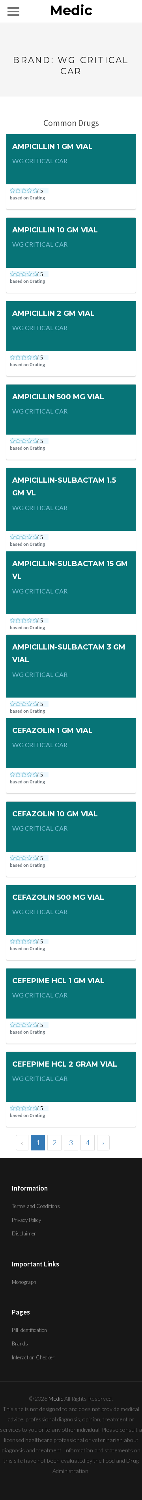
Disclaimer (24, 1233)
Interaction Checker (33, 1357)
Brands (20, 1343)
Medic (71, 10)
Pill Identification (29, 1330)
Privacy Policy (26, 1220)
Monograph (24, 1282)
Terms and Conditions (36, 1206)
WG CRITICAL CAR (39, 160)
